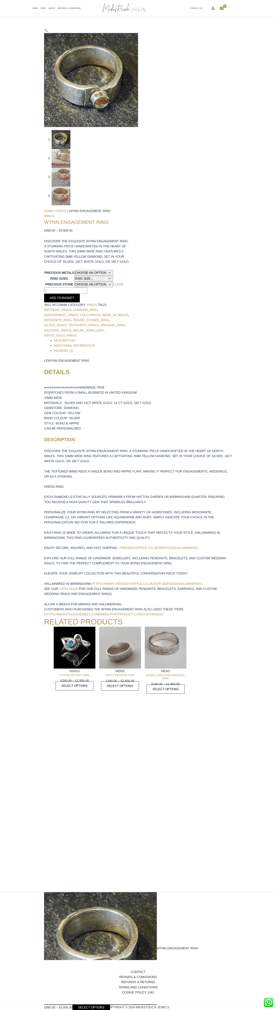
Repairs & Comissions (69, 8)
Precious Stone (59, 284)
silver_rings (55, 325)
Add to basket (62, 298)
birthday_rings (57, 310)
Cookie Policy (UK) (138, 992)
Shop (43, 8)
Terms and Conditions (138, 987)
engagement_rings (61, 315)
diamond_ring (85, 310)
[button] (46, 30)
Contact (138, 972)
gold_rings (90, 315)
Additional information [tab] (74, 345)
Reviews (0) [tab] (63, 351)
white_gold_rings (60, 335)
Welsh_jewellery (88, 330)
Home (35, 8)
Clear (118, 284)
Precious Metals (59, 273)
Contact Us (196, 8)
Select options (74, 685)
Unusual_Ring (112, 325)
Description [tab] (64, 340)
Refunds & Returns (138, 982)
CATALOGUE (68, 589)
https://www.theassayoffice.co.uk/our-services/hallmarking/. (147, 584)
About (52, 8)
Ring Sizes (59, 278)
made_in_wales (115, 315)
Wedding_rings (57, 330)
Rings (61, 211)
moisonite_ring (57, 320)
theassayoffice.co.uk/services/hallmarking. (159, 548)
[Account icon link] (213, 8)
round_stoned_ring (91, 320)
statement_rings (84, 325)
